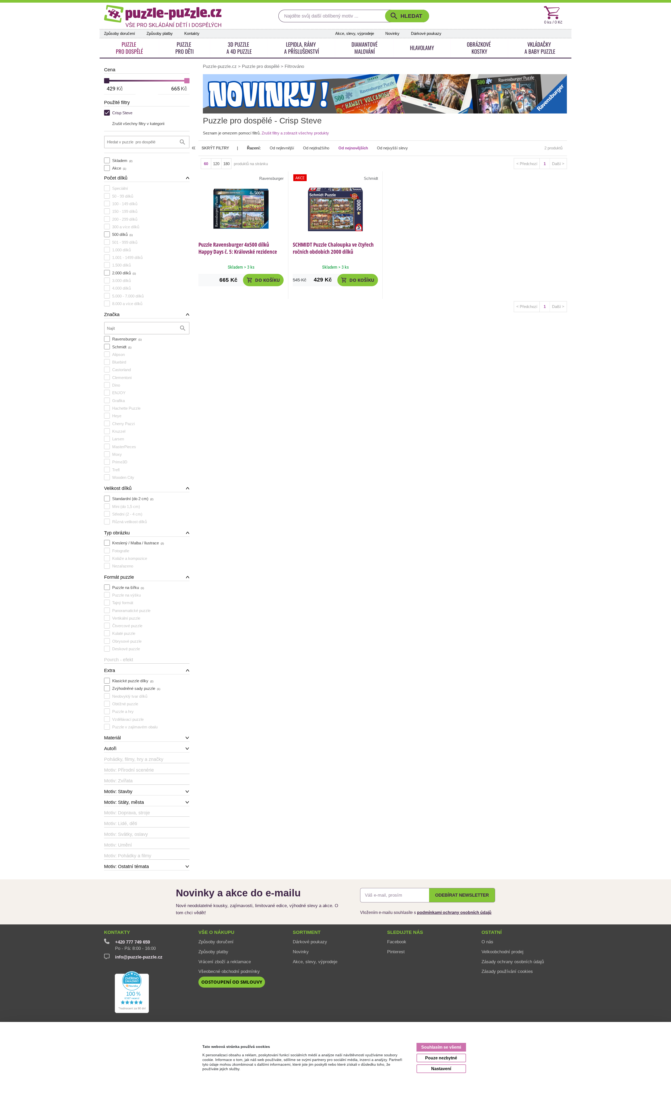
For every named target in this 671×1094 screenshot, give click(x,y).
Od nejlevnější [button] (282, 148)
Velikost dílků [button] (118, 488)
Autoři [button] (110, 748)
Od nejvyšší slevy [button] (392, 148)
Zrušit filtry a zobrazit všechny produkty (295, 133)
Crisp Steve (122, 113)
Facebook (396, 941)
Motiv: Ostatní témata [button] (126, 866)
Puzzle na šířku (128, 587)
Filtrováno (294, 66)
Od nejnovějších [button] (353, 148)
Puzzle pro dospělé (260, 66)
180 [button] (226, 163)
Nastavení (441, 1068)
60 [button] (206, 163)
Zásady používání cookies (507, 971)
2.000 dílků (124, 273)
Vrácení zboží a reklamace (224, 961)
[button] (407, 16)
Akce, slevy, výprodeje (354, 33)
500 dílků (122, 234)
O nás (487, 941)
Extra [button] (109, 670)
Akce (119, 168)
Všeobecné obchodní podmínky (229, 971)
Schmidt (121, 347)
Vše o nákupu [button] (216, 932)
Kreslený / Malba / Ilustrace (138, 543)
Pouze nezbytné (441, 1057)
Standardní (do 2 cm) (132, 498)
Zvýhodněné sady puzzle (136, 688)
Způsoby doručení (119, 33)
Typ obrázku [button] (117, 532)
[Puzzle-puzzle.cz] (162, 16)
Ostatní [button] (491, 932)
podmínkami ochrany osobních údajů (454, 912)
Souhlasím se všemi (441, 1047)
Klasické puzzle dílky (132, 681)
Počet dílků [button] (115, 178)
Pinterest (396, 951)
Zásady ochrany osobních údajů (512, 961)
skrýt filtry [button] (215, 148)
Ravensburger (127, 339)
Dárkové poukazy (426, 33)
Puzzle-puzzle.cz (220, 66)
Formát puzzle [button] (119, 577)
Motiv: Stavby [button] (118, 791)
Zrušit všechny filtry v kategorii (138, 123)
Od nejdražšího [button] (316, 148)
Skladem (122, 160)
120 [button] (216, 163)
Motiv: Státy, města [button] (124, 802)
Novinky (392, 33)
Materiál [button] (112, 737)
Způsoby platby (160, 33)
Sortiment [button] (307, 932)
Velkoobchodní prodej (502, 951)
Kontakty (191, 33)
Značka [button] (112, 314)
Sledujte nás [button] (405, 932)
